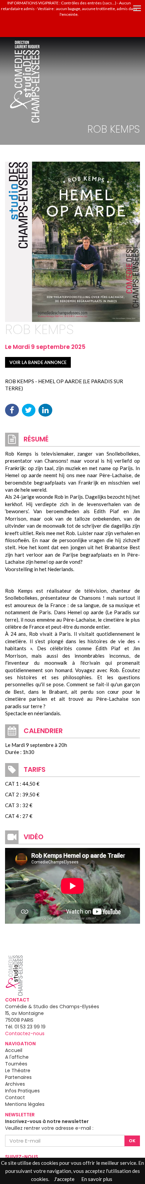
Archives (15, 1084)
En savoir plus (96, 1179)
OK (132, 1141)
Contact (15, 1097)
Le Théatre (17, 1070)
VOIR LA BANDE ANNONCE (37, 362)
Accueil (13, 1050)
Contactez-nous (25, 1033)
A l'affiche (17, 1057)
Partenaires (18, 1077)
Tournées (16, 1063)
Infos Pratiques (22, 1090)
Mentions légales (25, 1104)
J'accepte (64, 1179)
